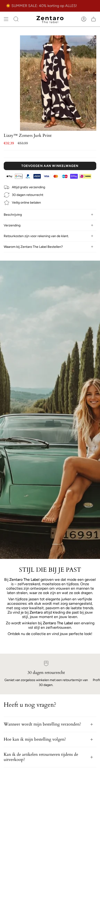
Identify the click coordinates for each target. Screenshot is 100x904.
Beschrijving (13, 215)
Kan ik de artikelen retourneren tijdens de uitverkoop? (41, 757)
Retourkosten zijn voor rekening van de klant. (36, 236)
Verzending (12, 225)
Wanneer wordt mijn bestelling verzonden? (42, 724)
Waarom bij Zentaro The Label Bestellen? (33, 247)
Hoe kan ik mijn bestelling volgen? (35, 739)
